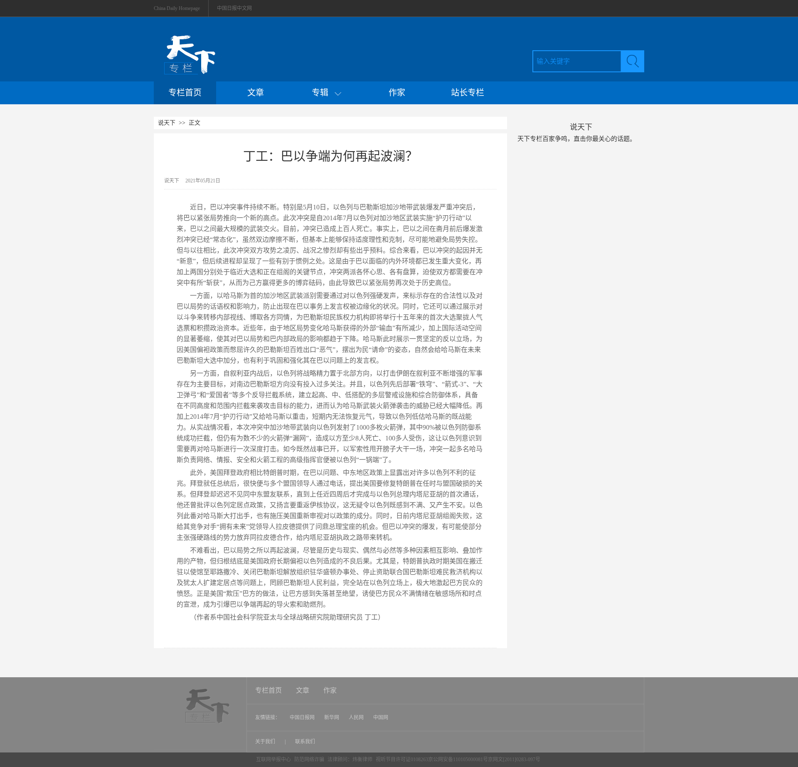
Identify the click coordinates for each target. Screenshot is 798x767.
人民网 (356, 717)
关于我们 (265, 742)
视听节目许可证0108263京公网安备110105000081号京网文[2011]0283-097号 (458, 759)
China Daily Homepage (177, 8)
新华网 (331, 717)
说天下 (166, 123)
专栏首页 (185, 92)
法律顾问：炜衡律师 (350, 759)
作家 (397, 92)
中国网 (380, 717)
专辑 (323, 92)
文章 (255, 92)
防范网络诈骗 (309, 759)
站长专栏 (467, 92)
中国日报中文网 (234, 8)
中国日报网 (302, 717)
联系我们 (305, 742)
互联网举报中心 (273, 759)
